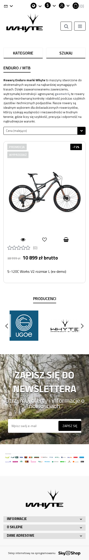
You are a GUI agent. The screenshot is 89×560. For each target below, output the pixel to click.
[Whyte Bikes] (65, 325)
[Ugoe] (23, 325)
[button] (78, 5)
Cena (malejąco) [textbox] (16, 130)
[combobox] (44, 131)
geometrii (62, 93)
